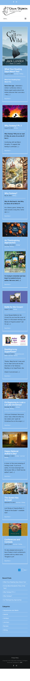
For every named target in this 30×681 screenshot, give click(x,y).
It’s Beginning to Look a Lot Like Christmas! (14, 403)
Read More (7, 98)
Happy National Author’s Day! (11, 452)
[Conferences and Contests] (15, 529)
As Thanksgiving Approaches (12, 241)
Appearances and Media (10, 610)
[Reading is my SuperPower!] (15, 340)
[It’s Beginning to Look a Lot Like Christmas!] (15, 390)
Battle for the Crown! (13, 307)
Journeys (16, 73)
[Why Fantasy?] (15, 173)
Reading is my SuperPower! (10, 350)
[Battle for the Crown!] (15, 297)
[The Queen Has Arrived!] (15, 488)
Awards (5, 614)
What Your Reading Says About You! (13, 70)
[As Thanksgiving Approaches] (15, 229)
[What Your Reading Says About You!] (15, 46)
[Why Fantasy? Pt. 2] (15, 113)
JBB (21, 662)
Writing (21, 73)
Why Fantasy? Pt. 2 (13, 125)
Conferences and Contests (12, 540)
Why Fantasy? (10, 193)
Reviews (5, 626)
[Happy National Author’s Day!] (15, 440)
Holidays (18, 245)
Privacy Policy (15, 657)
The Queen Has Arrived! (11, 499)
